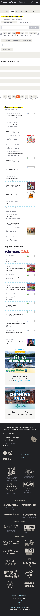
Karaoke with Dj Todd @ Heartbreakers (14, 153)
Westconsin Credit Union (21, 380)
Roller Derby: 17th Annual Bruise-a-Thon (14, 314)
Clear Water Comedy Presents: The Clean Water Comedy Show (15, 296)
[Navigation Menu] (37, 2)
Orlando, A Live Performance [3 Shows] (14, 277)
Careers (26, 595)
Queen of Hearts (9, 160)
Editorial (20, 600)
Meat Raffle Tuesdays (10, 131)
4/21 (5, 34)
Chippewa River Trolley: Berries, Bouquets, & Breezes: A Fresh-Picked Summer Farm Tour (15, 288)
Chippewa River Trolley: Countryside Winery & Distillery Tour (15, 269)
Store (20, 604)
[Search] (32, 2)
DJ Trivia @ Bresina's (10, 216)
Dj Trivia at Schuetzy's (10, 203)
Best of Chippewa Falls (20, 412)
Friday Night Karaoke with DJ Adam (13, 147)
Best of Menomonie (20, 376)
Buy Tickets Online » (20, 349)
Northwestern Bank (26, 416)
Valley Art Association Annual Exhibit (14, 115)
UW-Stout (24, 381)
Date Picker (7, 49)
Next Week (17, 40)
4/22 (9, 34)
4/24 (18, 34)
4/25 (22, 34)
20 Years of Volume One (27, 457)
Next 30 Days (27, 40)
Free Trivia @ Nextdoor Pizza (12, 124)
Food (17, 11)
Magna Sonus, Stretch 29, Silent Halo (14, 332)
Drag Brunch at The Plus (11, 305)
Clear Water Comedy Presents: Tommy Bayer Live (15, 324)
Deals (21, 11)
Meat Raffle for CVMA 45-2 (11, 194)
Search (33, 27)
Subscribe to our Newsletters (28, 451)
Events (12, 11)
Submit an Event (9, 22)
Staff (13, 595)
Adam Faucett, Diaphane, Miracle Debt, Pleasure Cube (14, 258)
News (6, 11)
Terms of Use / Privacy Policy (17, 607)
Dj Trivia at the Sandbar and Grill (13, 230)
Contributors (19, 595)
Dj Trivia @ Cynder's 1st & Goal (12, 223)
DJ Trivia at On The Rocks (11, 210)
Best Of (33, 11)
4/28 (35, 34)
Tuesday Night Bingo (10, 138)
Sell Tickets (26, 22)
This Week (7, 40)
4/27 (31, 34)
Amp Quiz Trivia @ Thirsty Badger (13, 185)
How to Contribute (26, 454)
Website (20, 602)
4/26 (26, 34)
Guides (27, 11)
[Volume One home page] (9, 3)
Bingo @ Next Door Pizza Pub (12, 169)
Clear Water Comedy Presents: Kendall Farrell (14, 342)
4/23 (13, 34)
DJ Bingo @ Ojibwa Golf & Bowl (12, 239)
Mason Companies (14, 416)
